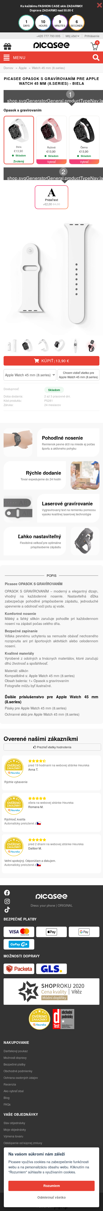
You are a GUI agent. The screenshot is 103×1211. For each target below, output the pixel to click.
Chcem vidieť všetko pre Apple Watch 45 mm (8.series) (78, 375)
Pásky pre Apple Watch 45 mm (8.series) (36, 708)
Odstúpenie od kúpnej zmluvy (23, 1143)
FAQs (7, 1104)
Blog (7, 1097)
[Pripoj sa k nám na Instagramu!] (7, 901)
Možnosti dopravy (15, 1057)
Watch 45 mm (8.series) (48, 67)
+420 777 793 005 (48, 36)
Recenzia (10, 1084)
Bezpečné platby (14, 1064)
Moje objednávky (15, 1129)
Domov (8, 67)
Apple (23, 67)
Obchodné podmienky (18, 1071)
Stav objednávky (14, 1123)
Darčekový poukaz (16, 1051)
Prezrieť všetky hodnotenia (53, 747)
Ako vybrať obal (14, 1091)
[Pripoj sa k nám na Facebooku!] (7, 892)
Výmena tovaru (13, 1136)
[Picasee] (51, 45)
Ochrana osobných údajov (21, 1077)
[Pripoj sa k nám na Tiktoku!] (7, 909)
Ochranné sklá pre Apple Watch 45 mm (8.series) (42, 714)
